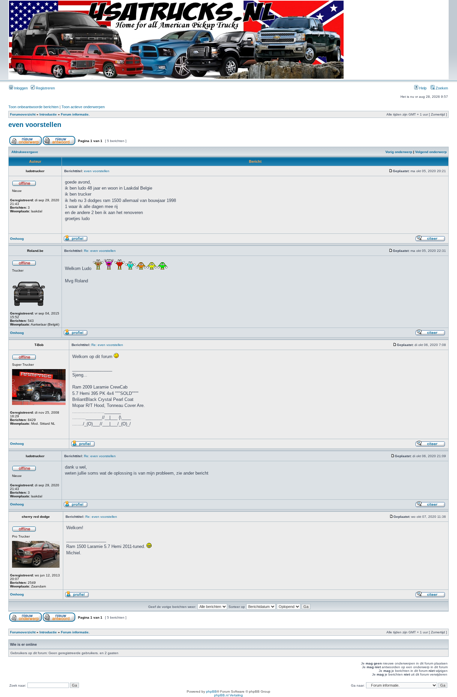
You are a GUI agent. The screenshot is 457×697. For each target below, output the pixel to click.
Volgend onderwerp (431, 152)
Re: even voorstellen (100, 251)
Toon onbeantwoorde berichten (33, 107)
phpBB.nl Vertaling (228, 695)
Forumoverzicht (22, 114)
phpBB (211, 691)
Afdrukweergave (24, 152)
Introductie (48, 114)
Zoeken (441, 88)
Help (422, 88)
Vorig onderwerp (398, 152)
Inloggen (20, 88)
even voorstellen (34, 124)
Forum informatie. (75, 114)
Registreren (45, 88)
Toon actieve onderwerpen (83, 107)
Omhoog (17, 238)
